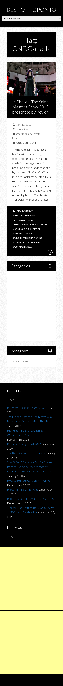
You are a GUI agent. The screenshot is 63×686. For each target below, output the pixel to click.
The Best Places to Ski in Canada (26, 453)
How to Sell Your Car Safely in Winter (29, 480)
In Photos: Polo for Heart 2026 (25, 407)
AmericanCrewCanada (24, 215)
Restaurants (25, 299)
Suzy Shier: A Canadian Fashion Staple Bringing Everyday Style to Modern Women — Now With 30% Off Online (29, 467)
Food (17, 293)
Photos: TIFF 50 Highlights (22, 489)
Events (36, 133)
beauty (28, 133)
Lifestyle (19, 282)
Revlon (37, 229)
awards (20, 133)
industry (16, 138)
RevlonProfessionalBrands (27, 238)
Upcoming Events (24, 323)
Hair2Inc (34, 224)
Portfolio (19, 329)
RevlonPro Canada (22, 233)
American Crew (25, 211)
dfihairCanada (20, 224)
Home (18, 276)
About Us (19, 335)
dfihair (30, 220)
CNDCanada (19, 220)
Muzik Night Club (22, 229)
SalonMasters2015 (22, 247)
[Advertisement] (31, 578)
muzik (44, 224)
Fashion (19, 311)
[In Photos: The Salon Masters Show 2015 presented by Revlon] (50, 252)
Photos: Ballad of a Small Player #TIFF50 (31, 498)
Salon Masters (34, 242)
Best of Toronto (31, 9)
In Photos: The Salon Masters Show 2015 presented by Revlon (30, 106)
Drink (21, 305)
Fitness (22, 287)
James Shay (22, 129)
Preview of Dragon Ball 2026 (24, 444)
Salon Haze (18, 242)
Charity (18, 317)
